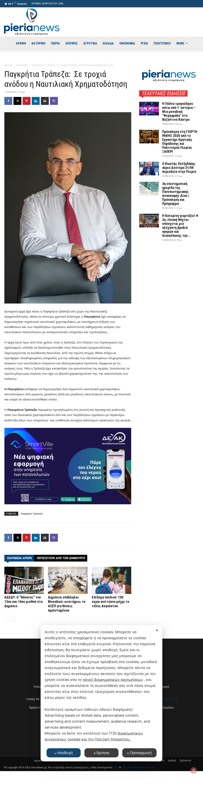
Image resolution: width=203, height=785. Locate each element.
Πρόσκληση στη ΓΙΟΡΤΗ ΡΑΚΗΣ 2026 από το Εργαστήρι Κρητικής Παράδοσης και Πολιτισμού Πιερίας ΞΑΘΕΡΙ (179, 142)
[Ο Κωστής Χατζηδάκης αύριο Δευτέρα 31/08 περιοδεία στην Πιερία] (149, 168)
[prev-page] (6, 618)
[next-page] (13, 618)
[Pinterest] (27, 101)
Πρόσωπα (185, 760)
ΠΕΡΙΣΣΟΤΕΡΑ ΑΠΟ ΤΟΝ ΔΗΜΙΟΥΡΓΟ (60, 558)
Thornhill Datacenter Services (138, 767)
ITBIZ (116, 767)
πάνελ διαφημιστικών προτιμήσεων (113, 680)
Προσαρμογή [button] (141, 753)
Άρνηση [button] (103, 753)
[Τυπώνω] (45, 101)
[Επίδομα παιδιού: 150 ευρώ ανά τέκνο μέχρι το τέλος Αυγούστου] (111, 580)
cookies (74, 739)
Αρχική (8, 65)
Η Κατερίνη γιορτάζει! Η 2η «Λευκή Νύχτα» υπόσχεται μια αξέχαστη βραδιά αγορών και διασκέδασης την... (180, 226)
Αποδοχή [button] (65, 753)
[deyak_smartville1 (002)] (67, 466)
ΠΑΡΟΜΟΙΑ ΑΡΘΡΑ (19, 558)
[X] (17, 101)
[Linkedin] (36, 101)
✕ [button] (156, 630)
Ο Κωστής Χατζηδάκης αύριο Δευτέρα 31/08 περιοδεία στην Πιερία (179, 167)
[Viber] (54, 101)
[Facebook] (8, 101)
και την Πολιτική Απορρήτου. (105, 739)
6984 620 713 (168, 699)
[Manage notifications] (194, 770)
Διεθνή (172, 760)
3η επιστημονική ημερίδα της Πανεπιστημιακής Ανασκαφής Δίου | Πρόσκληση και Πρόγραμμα (175, 194)
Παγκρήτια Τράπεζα (32, 513)
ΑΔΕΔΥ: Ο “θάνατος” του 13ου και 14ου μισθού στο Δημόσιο (23, 601)
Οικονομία (22, 65)
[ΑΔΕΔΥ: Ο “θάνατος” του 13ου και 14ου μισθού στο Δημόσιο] (24, 580)
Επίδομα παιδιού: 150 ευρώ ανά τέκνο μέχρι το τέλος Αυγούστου (110, 601)
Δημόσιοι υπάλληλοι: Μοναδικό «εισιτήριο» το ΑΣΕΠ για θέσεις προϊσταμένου (66, 603)
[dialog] (101, 693)
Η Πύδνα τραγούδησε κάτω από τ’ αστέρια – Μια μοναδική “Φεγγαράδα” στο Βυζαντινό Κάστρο (178, 112)
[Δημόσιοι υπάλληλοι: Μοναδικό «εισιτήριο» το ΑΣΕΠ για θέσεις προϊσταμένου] (67, 580)
